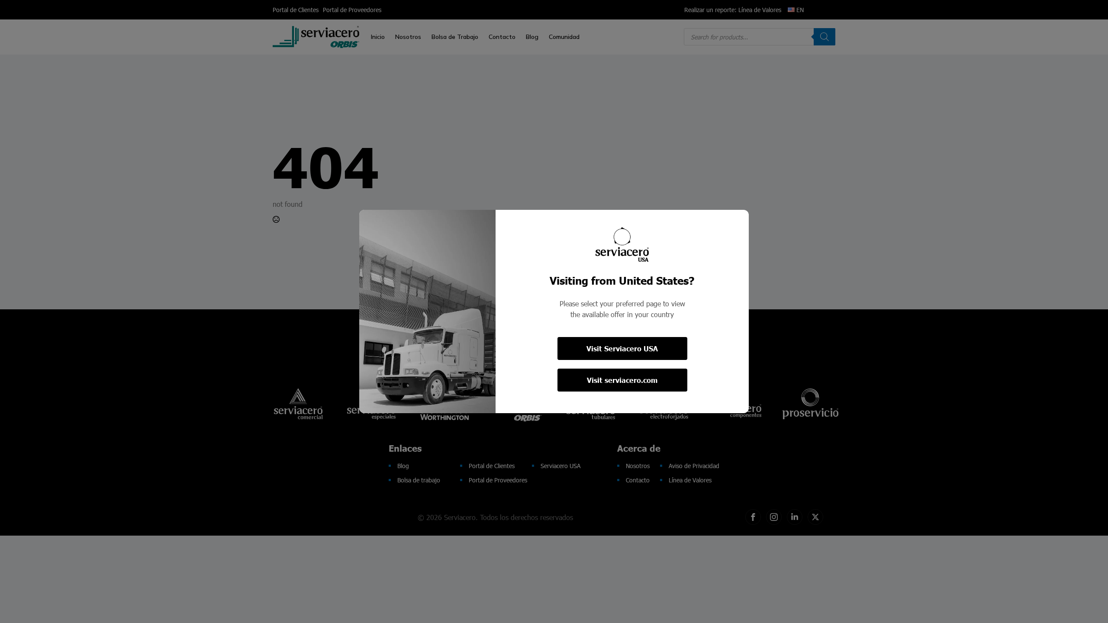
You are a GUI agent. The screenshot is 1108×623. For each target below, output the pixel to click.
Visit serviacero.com (622, 380)
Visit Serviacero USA (622, 348)
